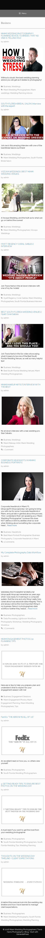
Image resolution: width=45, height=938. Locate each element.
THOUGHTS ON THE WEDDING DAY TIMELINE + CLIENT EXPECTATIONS (18, 857)
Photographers (18, 615)
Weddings (16, 86)
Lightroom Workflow (27, 618)
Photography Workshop (11, 622)
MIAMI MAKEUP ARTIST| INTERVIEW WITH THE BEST (20, 385)
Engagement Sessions (21, 696)
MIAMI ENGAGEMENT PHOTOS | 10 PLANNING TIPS (17, 640)
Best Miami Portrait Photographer (18, 535)
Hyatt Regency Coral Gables (16, 298)
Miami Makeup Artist (12, 443)
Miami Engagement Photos (15, 700)
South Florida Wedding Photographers (20, 773)
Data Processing (11, 618)
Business (7, 86)
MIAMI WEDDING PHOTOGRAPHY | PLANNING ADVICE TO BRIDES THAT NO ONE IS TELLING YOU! (20, 35)
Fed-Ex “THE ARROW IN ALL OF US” (17, 717)
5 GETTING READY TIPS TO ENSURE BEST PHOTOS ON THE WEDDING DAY (21, 785)
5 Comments (9, 542)
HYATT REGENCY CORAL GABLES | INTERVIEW (17, 245)
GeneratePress (22, 934)
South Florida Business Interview (28, 301)
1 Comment (8, 450)
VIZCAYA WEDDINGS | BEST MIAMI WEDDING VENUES (17, 172)
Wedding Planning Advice (21, 93)
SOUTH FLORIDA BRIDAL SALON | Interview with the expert (21, 104)
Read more (12, 525)
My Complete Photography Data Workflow (21, 552)
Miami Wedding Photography (16, 917)
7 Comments (9, 628)
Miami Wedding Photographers (17, 90)
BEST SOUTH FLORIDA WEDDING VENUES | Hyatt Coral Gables (21, 313)
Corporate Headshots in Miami (26, 538)
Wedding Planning (28, 845)
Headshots (16, 532)
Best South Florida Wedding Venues (19, 371)
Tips (16, 706)
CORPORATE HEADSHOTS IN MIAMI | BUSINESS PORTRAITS (18, 461)
